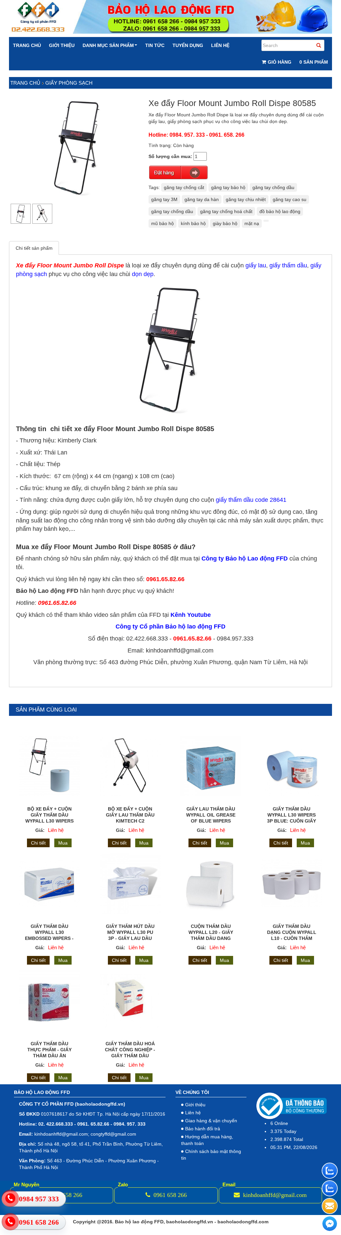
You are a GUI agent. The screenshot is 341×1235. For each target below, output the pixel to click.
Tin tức (155, 45)
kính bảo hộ (193, 223)
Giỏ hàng (279, 62)
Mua (63, 843)
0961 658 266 (169, 1195)
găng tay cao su (289, 199)
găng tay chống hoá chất (226, 211)
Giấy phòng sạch (69, 83)
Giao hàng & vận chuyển (211, 1120)
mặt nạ (251, 223)
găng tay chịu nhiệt (246, 199)
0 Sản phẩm (313, 62)
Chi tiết (38, 843)
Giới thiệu (62, 45)
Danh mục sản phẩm (108, 45)
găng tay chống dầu (273, 187)
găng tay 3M (164, 199)
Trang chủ (27, 45)
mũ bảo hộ (162, 223)
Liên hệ (220, 45)
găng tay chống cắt (184, 187)
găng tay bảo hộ (228, 187)
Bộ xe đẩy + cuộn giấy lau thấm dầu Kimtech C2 (130, 815)
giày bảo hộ (225, 223)
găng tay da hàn (201, 199)
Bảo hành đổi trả (202, 1128)
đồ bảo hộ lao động (279, 211)
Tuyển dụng (187, 45)
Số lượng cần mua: (170, 156)
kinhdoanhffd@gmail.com (274, 1195)
